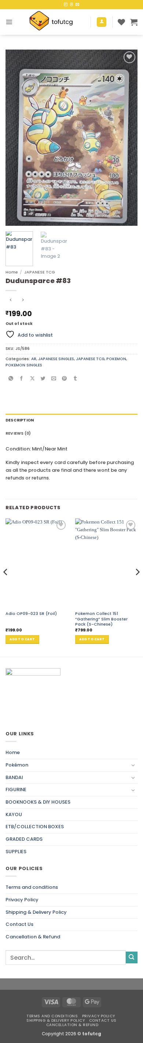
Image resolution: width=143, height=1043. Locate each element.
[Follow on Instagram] (65, 5)
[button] (9, 22)
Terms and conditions (32, 887)
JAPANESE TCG (39, 272)
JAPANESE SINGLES (56, 359)
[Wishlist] (121, 22)
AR (33, 359)
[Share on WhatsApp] (11, 379)
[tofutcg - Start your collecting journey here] (51, 22)
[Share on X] (32, 379)
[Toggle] (133, 765)
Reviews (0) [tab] (18, 433)
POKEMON (116, 359)
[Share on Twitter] (43, 379)
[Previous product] (22, 300)
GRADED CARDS (24, 839)
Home (12, 272)
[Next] (125, 137)
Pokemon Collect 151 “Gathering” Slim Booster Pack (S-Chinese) (101, 619)
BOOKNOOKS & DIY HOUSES (38, 801)
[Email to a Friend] (54, 379)
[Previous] (17, 137)
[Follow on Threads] (71, 5)
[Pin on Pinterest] (65, 379)
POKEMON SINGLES (24, 365)
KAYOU (14, 814)
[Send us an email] (77, 5)
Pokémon (17, 764)
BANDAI (14, 777)
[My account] (101, 22)
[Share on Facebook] (22, 379)
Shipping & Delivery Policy (36, 912)
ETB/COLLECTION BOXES (35, 826)
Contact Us (19, 924)
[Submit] (132, 957)
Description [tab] (20, 420)
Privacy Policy (22, 899)
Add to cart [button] (22, 639)
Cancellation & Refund (33, 936)
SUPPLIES (16, 851)
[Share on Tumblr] (75, 379)
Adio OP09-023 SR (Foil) (31, 613)
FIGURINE (16, 789)
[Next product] (10, 300)
